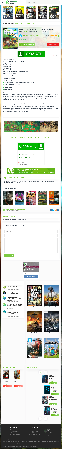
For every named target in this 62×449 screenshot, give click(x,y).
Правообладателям (13, 431)
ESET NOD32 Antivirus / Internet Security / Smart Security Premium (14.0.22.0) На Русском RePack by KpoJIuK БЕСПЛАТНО (15, 313)
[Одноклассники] (56, 210)
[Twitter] (53, 210)
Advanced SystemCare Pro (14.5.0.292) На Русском (13, 292)
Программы (35, 431)
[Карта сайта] (50, 435)
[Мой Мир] (58, 210)
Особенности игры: (11, 116)
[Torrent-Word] (14, 2)
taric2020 (25, 31)
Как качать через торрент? (13, 434)
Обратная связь (14, 430)
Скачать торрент (29, 44)
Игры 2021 (38, 35)
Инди (27, 35)
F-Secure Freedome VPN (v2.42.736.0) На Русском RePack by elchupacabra (15, 299)
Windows (34, 433)
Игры (24, 35)
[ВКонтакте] (51, 210)
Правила (13, 433)
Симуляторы (32, 35)
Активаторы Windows (35, 434)
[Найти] (58, 2)
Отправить (9, 255)
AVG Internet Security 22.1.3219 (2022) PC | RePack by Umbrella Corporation (14, 306)
